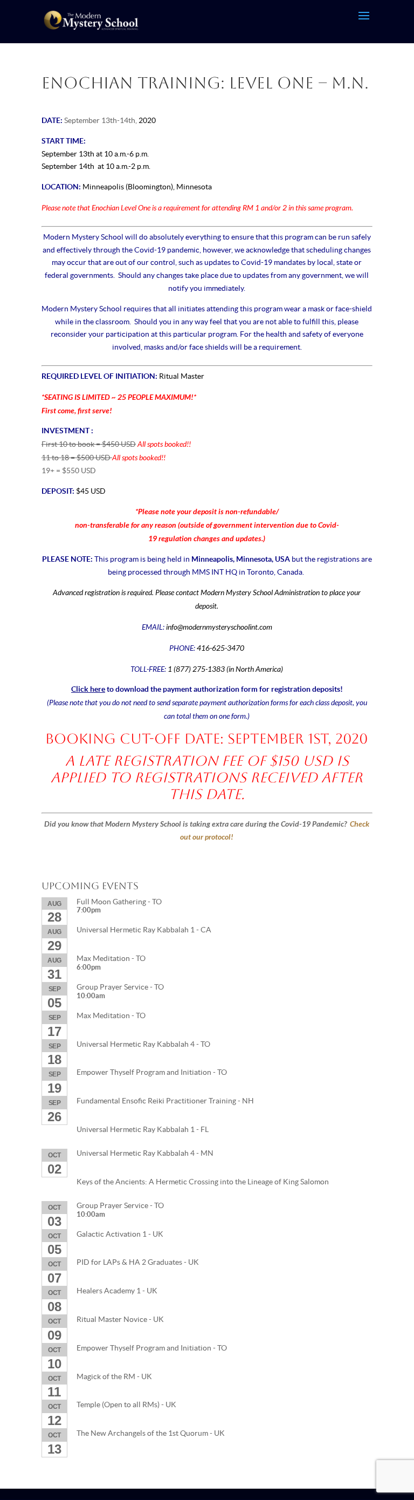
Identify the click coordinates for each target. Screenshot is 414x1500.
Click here (88, 689)
